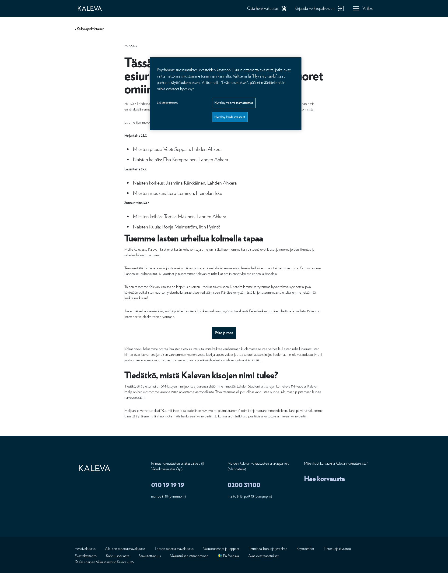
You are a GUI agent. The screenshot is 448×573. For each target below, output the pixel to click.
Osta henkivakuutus (262, 8)
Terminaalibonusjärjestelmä (268, 548)
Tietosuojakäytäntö (337, 548)
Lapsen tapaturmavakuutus (174, 548)
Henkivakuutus (85, 548)
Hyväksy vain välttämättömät (233, 102)
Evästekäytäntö (86, 556)
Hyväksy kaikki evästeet (229, 117)
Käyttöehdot (305, 548)
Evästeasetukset (167, 102)
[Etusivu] (94, 8)
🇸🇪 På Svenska (228, 556)
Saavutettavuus (150, 556)
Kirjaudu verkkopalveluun (315, 8)
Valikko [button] (367, 8)
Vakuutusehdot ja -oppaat (221, 548)
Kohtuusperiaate (117, 556)
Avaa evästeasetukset (263, 556)
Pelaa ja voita (224, 333)
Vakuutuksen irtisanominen (189, 556)
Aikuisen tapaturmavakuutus (125, 548)
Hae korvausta (324, 478)
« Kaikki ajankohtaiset (89, 29)
